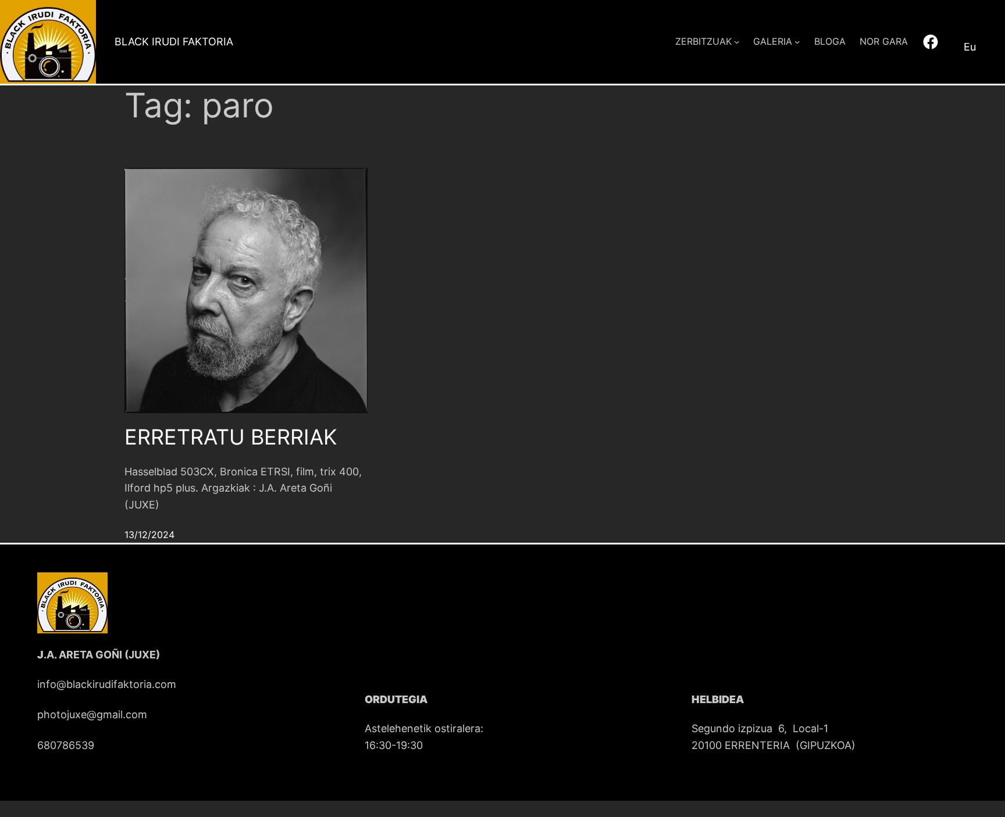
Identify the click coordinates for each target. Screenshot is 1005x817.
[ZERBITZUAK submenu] (737, 42)
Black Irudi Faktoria (174, 41)
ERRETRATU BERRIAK (230, 437)
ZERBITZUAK (703, 41)
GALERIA (772, 41)
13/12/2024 (149, 534)
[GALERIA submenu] (797, 42)
